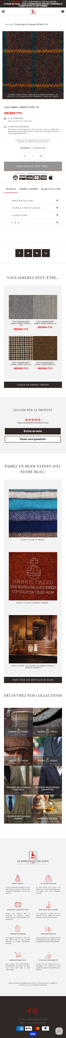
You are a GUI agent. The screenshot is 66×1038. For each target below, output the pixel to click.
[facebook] (19, 253)
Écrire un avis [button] (33, 431)
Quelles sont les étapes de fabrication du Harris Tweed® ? (33, 667)
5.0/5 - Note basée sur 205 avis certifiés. (39, 1)
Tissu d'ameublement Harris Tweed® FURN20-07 (45, 323)
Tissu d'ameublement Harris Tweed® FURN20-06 (21, 323)
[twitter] (28, 253)
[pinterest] (37, 253)
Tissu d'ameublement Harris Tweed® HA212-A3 (20, 364)
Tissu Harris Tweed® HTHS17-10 (21, 107)
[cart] (62, 11)
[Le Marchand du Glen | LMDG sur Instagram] (35, 1012)
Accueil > (10, 24)
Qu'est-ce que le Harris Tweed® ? (33, 603)
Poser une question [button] (33, 439)
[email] (46, 253)
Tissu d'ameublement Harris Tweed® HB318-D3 (45, 364)
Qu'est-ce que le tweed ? (33, 540)
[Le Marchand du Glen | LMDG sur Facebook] (29, 1012)
